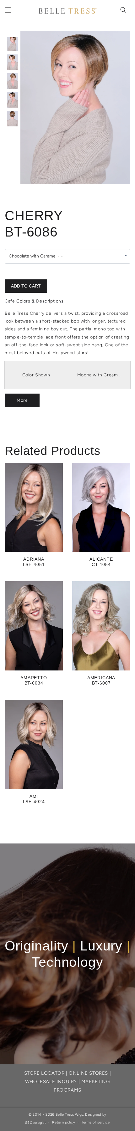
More (22, 400)
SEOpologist (35, 1122)
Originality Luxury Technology (67, 954)
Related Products (52, 450)
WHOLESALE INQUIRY (51, 1081)
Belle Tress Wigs (69, 1115)
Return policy (63, 1122)
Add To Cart (26, 285)
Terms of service (95, 1122)
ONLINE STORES (88, 1073)
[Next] (111, 107)
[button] (8, 10)
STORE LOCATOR (44, 1073)
